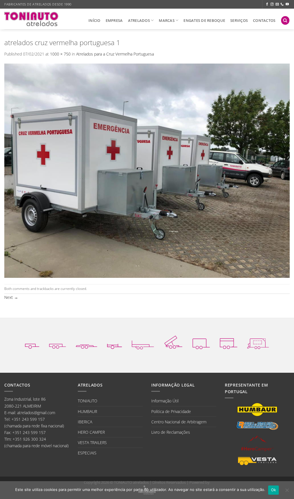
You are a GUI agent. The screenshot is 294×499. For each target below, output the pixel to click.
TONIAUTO (87, 401)
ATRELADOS (139, 20)
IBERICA (85, 422)
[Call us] (282, 4)
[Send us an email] (277, 4)
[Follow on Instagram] (272, 4)
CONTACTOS (264, 20)
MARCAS (167, 20)
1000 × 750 (60, 54)
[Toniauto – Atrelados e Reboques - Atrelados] (31, 19)
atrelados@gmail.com (36, 412)
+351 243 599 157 (28, 419)
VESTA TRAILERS (92, 442)
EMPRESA (114, 20)
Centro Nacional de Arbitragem (178, 422)
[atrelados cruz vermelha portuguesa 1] (147, 170)
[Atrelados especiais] (258, 342)
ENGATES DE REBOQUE (204, 20)
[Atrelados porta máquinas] (142, 342)
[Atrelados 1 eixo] (32, 342)
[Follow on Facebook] (267, 4)
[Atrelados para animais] (228, 342)
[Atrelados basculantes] (173, 342)
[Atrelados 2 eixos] (57, 342)
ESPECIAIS (87, 453)
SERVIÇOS (239, 20)
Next (11, 297)
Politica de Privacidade (171, 411)
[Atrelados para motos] (114, 342)
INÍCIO (94, 20)
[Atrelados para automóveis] (86, 342)
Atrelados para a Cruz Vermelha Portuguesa (115, 54)
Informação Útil (165, 401)
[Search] (285, 20)
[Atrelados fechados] (201, 342)
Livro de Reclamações (170, 432)
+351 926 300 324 (29, 439)
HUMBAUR (87, 411)
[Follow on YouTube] (287, 4)
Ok (273, 489)
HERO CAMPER (91, 432)
